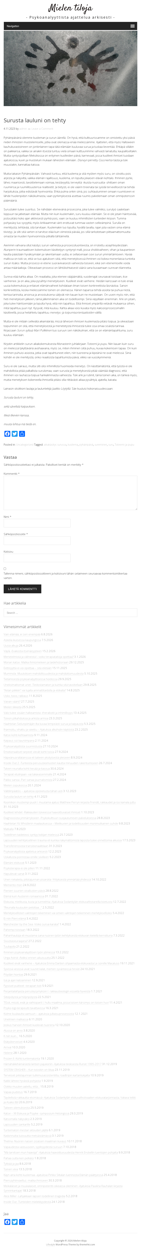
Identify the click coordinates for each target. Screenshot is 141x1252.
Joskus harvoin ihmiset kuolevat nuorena (29, 1025)
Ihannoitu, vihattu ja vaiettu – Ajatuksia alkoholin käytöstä (39, 729)
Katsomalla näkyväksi (17, 1119)
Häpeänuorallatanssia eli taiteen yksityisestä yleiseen (37, 757)
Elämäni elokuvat (14, 862)
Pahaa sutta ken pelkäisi (19, 1158)
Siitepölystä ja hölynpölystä (20, 997)
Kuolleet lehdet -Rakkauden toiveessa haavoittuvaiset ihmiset (42, 812)
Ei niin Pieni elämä (15, 918)
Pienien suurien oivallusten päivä (24, 890)
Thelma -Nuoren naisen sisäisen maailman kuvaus (35, 1141)
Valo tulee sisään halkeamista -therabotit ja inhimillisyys (38, 713)
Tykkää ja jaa (11, 1163)
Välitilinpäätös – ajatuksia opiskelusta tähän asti (33, 791)
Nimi (7, 517)
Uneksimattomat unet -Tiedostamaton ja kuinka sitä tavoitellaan (43, 685)
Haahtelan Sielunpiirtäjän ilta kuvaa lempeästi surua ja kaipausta (43, 724)
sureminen (101, 444)
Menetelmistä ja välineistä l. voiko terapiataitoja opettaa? (39, 657)
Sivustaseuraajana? (16, 941)
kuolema (73, 444)
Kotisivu (8, 551)
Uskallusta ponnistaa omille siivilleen (26, 857)
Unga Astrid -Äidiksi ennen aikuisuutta (27, 957)
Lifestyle (50, 1244)
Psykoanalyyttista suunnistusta (23, 746)
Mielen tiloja (70, 8)
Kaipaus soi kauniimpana (19, 740)
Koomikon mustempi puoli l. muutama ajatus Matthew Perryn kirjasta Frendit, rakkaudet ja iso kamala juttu (70, 802)
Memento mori (13, 885)
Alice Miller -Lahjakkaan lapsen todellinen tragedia (34, 1196)
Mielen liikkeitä (12, 707)
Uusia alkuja (11, 645)
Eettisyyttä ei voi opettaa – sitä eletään (28, 668)
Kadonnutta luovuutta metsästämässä (27, 1135)
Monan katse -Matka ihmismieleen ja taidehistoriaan (36, 662)
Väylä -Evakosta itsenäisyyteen (23, 651)
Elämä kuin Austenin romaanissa (24, 896)
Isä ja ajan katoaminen (17, 980)
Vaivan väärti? (12, 701)
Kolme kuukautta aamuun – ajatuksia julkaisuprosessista (39, 1013)
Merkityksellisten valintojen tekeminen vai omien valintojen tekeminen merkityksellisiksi (58, 913)
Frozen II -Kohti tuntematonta (22, 1058)
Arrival (7, 1047)
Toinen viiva (11, 1169)
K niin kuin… (11, 1036)
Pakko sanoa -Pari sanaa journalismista (28, 780)
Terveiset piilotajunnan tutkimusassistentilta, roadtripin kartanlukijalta (47, 1075)
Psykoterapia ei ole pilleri (19, 868)
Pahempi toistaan (15, 929)
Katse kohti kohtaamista (18, 735)
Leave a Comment (42, 128)
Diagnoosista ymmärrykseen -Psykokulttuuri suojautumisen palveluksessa (50, 818)
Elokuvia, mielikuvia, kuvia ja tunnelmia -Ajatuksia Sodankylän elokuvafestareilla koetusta (58, 901)
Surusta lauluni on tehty (19, 796)
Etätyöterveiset (13, 1041)
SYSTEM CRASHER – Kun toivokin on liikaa (29, 1069)
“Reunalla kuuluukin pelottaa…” (23, 907)
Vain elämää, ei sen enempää (22, 634)
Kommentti (12, 473)
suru (110, 444)
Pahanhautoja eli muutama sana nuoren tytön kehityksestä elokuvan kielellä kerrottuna (58, 935)
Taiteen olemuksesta (17, 1107)
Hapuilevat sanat (14, 873)
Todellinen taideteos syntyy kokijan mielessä (31, 834)
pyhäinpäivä (86, 444)
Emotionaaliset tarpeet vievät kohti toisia (29, 752)
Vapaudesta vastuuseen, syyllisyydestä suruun (33, 1147)
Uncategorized (24, 444)
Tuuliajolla (10, 946)
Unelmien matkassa (16, 1019)
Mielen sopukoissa (15, 785)
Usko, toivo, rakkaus (16, 696)
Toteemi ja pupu (124, 444)
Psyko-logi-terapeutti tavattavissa (24, 1008)
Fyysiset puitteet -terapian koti (22, 985)
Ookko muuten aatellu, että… (22, 1086)
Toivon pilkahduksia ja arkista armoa (26, 718)
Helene (8, 1053)
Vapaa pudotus (13, 1092)
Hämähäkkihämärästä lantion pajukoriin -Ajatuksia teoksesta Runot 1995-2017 (53, 1064)
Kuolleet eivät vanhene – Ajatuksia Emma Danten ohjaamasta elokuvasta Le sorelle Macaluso (61, 963)
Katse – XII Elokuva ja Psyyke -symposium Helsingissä (36, 1113)
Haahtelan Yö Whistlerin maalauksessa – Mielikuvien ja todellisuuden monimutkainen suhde (61, 823)
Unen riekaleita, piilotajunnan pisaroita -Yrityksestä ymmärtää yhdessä (47, 879)
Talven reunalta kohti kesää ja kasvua (27, 768)
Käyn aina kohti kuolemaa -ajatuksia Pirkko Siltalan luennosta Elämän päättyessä (53, 1175)
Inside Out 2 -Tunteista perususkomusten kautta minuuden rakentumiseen (51, 763)
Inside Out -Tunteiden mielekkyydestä (27, 1202)
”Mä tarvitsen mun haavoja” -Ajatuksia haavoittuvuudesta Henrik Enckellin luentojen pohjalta (61, 1152)
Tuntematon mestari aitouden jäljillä (26, 1130)
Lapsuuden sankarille (17, 1124)
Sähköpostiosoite (16, 534)
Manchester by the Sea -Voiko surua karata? (31, 924)
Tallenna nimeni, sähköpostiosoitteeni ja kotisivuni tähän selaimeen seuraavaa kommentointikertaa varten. (65, 576)
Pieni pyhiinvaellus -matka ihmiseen (26, 1180)
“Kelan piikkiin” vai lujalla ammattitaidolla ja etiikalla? (35, 690)
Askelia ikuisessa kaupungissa (22, 640)
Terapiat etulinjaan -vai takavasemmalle (28, 774)
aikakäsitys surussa (55, 444)
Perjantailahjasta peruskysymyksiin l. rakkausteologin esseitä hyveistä (47, 991)
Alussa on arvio (13, 1030)
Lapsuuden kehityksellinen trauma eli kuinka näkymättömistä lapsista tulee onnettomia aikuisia (63, 840)
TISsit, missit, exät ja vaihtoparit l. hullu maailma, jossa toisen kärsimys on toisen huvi (56, 1002)
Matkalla (9, 829)
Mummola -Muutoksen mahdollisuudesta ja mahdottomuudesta (44, 673)
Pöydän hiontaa (13, 974)
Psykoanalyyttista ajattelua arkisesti (26, 851)
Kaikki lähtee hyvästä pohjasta (22, 1081)
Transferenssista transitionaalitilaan (26, 846)
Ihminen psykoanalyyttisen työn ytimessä (29, 952)
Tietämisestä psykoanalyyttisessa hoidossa (30, 679)
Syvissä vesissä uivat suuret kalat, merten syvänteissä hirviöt (42, 969)
